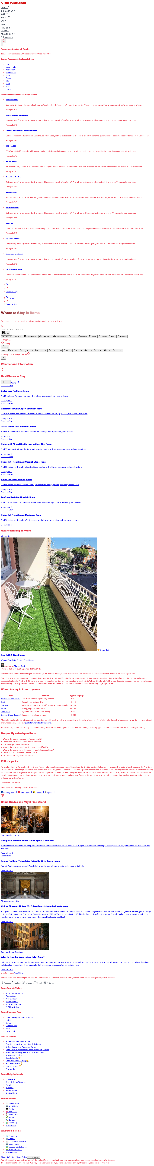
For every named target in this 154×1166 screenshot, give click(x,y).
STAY (3, 24)
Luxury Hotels (11, 1031)
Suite (8, 83)
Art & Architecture (13, 1004)
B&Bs (8, 1028)
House (8, 89)
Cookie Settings (33, 1157)
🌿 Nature (10, 1117)
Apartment (10, 69)
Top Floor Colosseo (12, 238)
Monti (3, 708)
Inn (7, 86)
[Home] (7, 284)
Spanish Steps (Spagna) (11, 714)
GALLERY (5, 30)
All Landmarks (12, 1152)
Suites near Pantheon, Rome (18, 1041)
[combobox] (3, 358)
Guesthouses (11, 1025)
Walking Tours (11, 998)
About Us (5, 1157)
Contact (12, 1157)
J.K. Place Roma (11, 161)
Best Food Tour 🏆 (13, 1066)
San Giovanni (11, 1090)
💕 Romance (11, 1111)
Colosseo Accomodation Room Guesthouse (21, 130)
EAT (2, 20)
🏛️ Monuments (12, 1144)
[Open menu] (2, 44)
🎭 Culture (10, 1120)
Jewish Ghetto (12, 1093)
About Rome (19, 972)
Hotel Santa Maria (12, 208)
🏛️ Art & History (12, 1106)
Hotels (8, 1020)
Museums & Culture (14, 993)
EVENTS (4, 13)
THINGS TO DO (7, 11)
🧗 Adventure (12, 1114)
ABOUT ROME (7, 34)
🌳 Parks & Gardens (14, 1149)
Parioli (8, 1084)
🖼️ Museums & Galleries (16, 1146)
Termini (4, 705)
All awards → (6, 536)
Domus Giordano (12, 100)
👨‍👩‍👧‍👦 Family (10, 1108)
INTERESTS (5, 27)
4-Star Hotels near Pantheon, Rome (21, 1046)
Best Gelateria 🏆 (13, 1057)
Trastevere (5, 711)
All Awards (10, 1069)
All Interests (11, 1125)
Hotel (8, 64)
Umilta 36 (9, 223)
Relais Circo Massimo (13, 177)
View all (14, 382)
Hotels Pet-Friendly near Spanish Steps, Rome (25, 1052)
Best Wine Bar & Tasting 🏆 (17, 1060)
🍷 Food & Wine (12, 1103)
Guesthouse (11, 72)
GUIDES (4, 7)
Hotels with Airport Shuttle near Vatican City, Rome (27, 1049)
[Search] (3, 41)
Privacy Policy (21, 1157)
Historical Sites (12, 1001)
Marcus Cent (19, 666)
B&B (8, 75)
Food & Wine (11, 996)
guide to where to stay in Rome (38, 722)
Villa (7, 80)
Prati (3, 702)
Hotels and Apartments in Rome (19, 1017)
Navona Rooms (11, 192)
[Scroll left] (3, 382)
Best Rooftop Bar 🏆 (14, 1063)
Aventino (9, 1087)
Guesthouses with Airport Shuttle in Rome (23, 1044)
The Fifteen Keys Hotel (14, 269)
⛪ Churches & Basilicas (16, 1141)
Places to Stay (11, 291)
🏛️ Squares (10, 1138)
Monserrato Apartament (14, 254)
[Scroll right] (8, 382)
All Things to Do (12, 1007)
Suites (8, 1022)
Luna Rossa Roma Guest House (17, 115)
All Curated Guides (14, 1055)
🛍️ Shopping (11, 1122)
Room (8, 78)
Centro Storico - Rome (10, 698)
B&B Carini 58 (11, 146)
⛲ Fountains (11, 1135)
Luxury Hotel (11, 67)
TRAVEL (4, 17)
